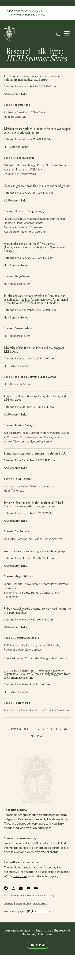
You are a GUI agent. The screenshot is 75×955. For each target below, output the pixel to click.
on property (24, 824)
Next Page (39, 736)
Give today (20, 876)
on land (41, 815)
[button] (58, 34)
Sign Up (40, 945)
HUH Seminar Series (16, 147)
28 (65, 729)
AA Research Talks (15, 94)
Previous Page (18, 729)
